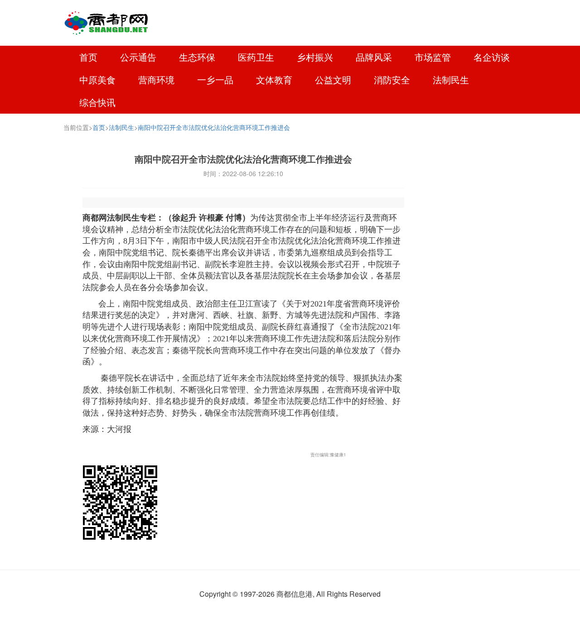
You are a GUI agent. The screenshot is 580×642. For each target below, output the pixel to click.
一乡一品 (215, 79)
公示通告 (138, 56)
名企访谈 (492, 56)
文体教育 (274, 79)
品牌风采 (374, 56)
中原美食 (97, 79)
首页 (88, 56)
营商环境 (156, 79)
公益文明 (333, 79)
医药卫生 (256, 56)
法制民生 (451, 79)
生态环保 (197, 56)
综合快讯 (97, 102)
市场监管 (433, 56)
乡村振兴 (315, 56)
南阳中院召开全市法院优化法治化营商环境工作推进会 (214, 127)
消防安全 (392, 79)
